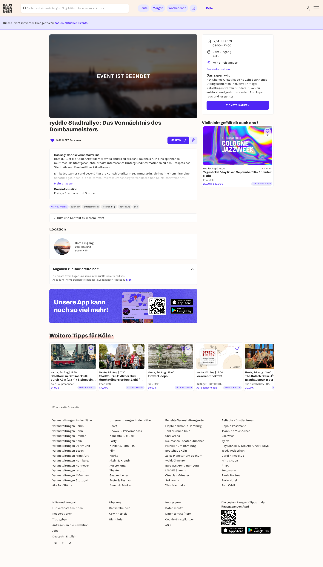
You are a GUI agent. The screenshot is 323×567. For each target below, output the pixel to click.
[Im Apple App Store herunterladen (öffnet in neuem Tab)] (181, 302)
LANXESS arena (175, 470)
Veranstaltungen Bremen (69, 436)
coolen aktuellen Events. (71, 23)
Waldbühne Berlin (177, 460)
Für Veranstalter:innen (67, 508)
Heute (143, 8)
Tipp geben (59, 519)
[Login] (308, 8)
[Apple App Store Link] (233, 530)
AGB (168, 525)
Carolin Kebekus (233, 455)
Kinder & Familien (122, 445)
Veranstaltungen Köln (67, 441)
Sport (113, 426)
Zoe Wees (228, 436)
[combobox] (75, 8)
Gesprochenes (119, 475)
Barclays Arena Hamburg (182, 465)
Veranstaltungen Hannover (70, 465)
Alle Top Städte (62, 485)
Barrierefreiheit (119, 508)
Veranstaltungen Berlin (68, 426)
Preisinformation (218, 69)
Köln (55, 407)
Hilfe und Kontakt (64, 502)
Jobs (55, 530)
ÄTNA (225, 465)
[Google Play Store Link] (259, 530)
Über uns (115, 502)
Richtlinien (116, 519)
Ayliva (226, 441)
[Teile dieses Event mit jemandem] (193, 140)
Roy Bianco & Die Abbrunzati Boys (245, 445)
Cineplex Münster (177, 475)
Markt (114, 455)
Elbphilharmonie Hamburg (183, 426)
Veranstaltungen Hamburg (70, 460)
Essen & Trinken (121, 485)
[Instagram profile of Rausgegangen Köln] (55, 543)
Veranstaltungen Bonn (67, 431)
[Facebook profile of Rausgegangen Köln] (63, 543)
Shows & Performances (126, 431)
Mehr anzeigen (64, 183)
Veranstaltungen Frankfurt (70, 455)
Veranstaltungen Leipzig (68, 470)
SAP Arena (172, 480)
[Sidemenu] (316, 8)
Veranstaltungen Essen (68, 450)
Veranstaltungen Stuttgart (70, 480)
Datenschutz (174, 508)
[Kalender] (193, 8)
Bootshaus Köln (176, 450)
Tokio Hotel (229, 480)
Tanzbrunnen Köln (177, 431)
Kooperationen (62, 513)
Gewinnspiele (118, 513)
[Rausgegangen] (7, 8)
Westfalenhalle (175, 485)
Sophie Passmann (234, 426)
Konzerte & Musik (122, 436)
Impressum (173, 502)
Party (113, 441)
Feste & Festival (120, 480)
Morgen (158, 8)
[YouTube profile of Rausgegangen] (70, 543)
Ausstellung (118, 465)
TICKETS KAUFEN (238, 105)
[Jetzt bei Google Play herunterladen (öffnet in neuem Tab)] (181, 310)
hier (128, 279)
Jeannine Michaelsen (236, 431)
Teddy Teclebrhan (233, 450)
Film (113, 450)
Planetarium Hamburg (180, 445)
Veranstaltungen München (70, 475)
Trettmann (229, 470)
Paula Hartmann (233, 475)
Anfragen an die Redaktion (70, 525)
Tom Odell (228, 485)
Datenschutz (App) (178, 513)
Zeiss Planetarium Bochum (183, 455)
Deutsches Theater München (184, 441)
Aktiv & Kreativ (59, 206)
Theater (115, 470)
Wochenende (177, 8)
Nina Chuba (230, 460)
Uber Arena (172, 436)
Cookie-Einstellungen (180, 519)
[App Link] (228, 517)
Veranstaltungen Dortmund (71, 445)
